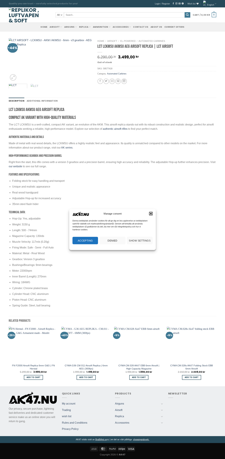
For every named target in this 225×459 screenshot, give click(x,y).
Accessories (121, 27)
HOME (44, 27)
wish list (66, 416)
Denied (112, 240)
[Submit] (187, 15)
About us (156, 27)
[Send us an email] (180, 3)
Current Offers (174, 27)
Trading (66, 410)
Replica (83, 27)
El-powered (128, 41)
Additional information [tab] (42, 100)
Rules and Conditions (74, 422)
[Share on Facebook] (100, 81)
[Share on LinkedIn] (124, 81)
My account (68, 403)
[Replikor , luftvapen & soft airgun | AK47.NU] (24, 14)
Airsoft (55, 27)
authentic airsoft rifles (115, 128)
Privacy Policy (70, 429)
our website (15, 166)
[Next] (86, 59)
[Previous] (14, 59)
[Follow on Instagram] (176, 3)
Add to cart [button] (34, 377)
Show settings (140, 240)
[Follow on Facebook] (173, 3)
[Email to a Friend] (112, 81)
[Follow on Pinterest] (183, 3)
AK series (66, 147)
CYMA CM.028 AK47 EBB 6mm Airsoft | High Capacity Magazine (138, 367)
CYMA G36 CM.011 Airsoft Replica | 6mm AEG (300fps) (86, 367)
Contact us (140, 27)
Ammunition (100, 27)
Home (100, 41)
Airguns (69, 27)
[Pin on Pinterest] (118, 81)
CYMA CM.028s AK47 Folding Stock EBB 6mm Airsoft (191, 367)
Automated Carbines (152, 41)
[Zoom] (13, 77)
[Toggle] (162, 404)
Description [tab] (16, 100)
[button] (151, 213)
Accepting (85, 240)
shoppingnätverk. (141, 439)
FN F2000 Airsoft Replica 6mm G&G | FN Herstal (33, 367)
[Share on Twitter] (106, 81)
